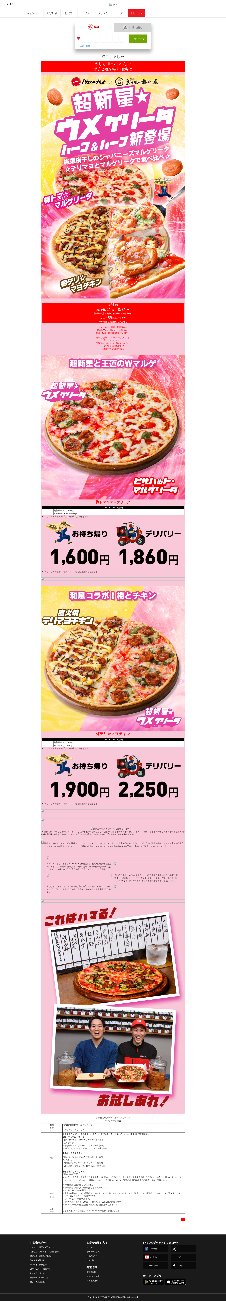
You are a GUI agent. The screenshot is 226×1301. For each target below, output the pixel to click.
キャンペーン (34, 13)
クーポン (120, 13)
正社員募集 (91, 1272)
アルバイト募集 (93, 1276)
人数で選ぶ (69, 13)
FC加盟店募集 (92, 1280)
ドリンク (103, 13)
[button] (93, 27)
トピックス (136, 13)
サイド (86, 13)
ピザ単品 (52, 13)
